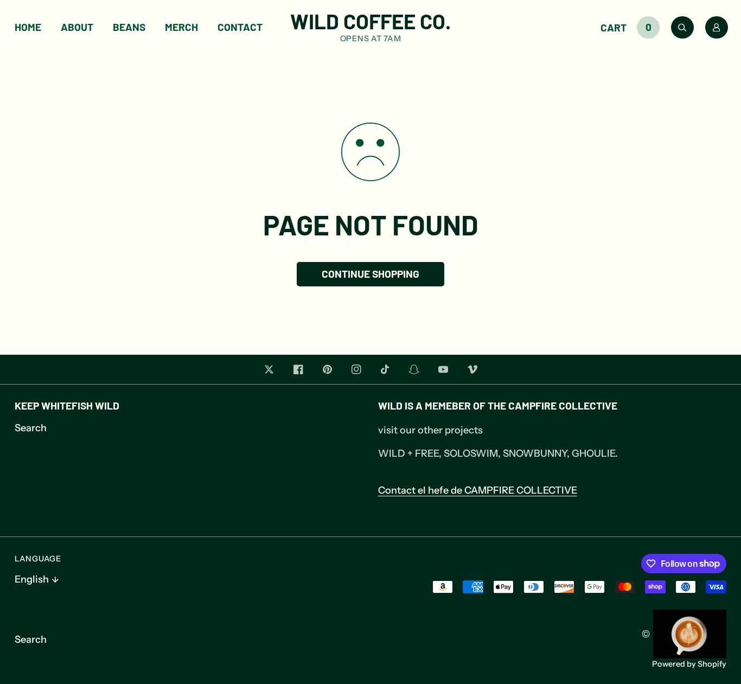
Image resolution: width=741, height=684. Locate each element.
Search (31, 428)
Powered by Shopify (689, 664)
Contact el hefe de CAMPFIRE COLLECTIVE (477, 490)
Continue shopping (370, 273)
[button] (633, 27)
